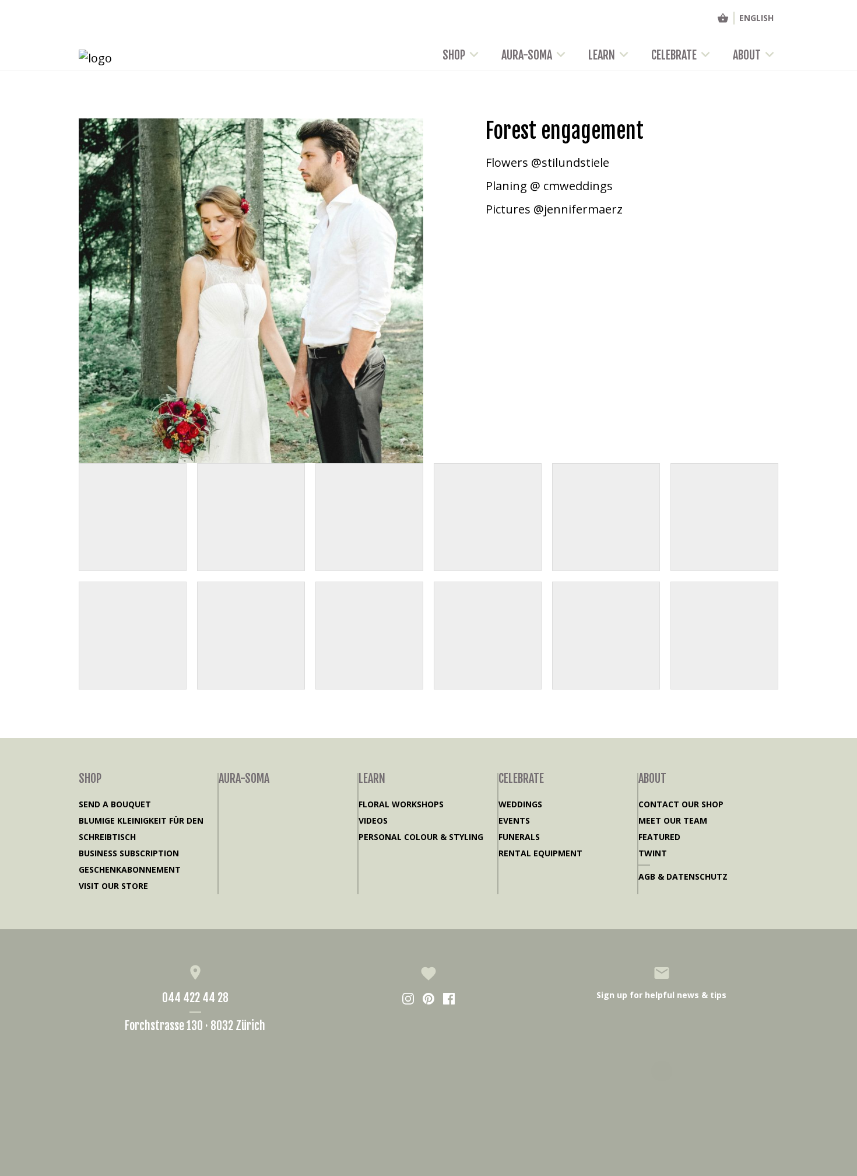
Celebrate (674, 55)
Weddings (520, 804)
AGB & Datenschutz (683, 876)
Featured (659, 836)
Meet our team (672, 820)
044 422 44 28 (195, 998)
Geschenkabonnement (130, 869)
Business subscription (129, 853)
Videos (373, 820)
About (747, 55)
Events (514, 820)
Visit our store (113, 885)
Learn (601, 55)
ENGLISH (756, 17)
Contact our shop (680, 804)
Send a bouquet (115, 804)
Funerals (519, 836)
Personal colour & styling (421, 836)
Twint (652, 853)
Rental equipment (540, 853)
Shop (453, 55)
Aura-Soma (526, 55)
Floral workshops (401, 804)
